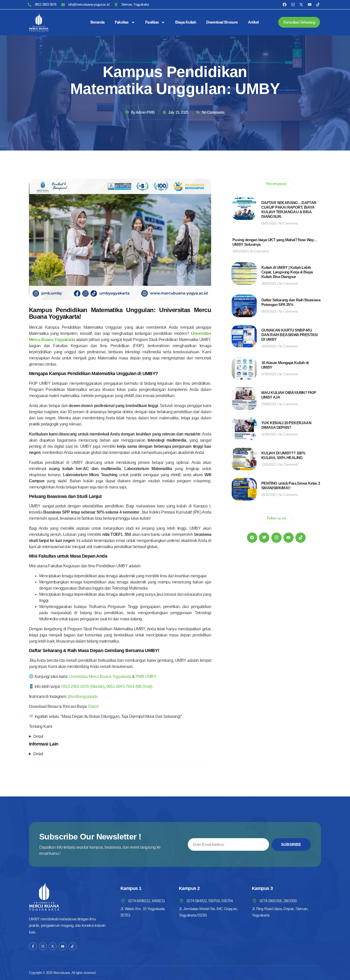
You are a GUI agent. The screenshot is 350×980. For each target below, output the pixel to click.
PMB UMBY (146, 676)
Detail (38, 736)
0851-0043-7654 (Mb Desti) (129, 686)
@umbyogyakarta (83, 696)
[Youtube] (310, 4)
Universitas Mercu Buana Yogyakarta (100, 676)
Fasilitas (152, 22)
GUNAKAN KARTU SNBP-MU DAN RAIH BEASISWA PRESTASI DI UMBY (289, 335)
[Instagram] (293, 4)
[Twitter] (264, 537)
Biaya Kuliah (185, 22)
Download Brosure (222, 22)
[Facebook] (284, 4)
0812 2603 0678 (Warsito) (83, 686)
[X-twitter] (301, 4)
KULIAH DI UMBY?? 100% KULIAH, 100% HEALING (283, 455)
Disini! (93, 706)
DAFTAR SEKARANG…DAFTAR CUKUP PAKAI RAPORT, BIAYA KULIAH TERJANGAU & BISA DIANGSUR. (288, 209)
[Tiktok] (318, 4)
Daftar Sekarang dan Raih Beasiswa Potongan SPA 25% (290, 302)
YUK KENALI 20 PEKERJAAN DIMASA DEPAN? (286, 425)
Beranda (97, 22)
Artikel (253, 22)
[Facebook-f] (33, 946)
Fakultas (122, 22)
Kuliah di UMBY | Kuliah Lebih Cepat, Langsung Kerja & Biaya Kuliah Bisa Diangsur (287, 272)
